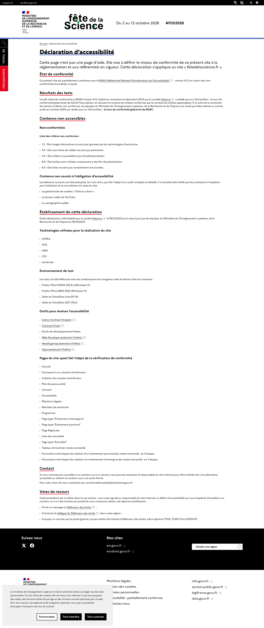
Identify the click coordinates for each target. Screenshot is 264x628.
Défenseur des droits (79, 507)
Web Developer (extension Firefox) (62, 337)
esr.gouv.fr (8, 3)
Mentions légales (119, 581)
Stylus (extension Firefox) (56, 349)
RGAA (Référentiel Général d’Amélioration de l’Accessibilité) (134, 80)
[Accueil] (42, 22)
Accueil (43, 43)
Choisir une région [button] (206, 546)
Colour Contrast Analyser (57, 319)
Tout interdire (71, 616)
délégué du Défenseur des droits (76, 513)
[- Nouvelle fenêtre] (252, 3)
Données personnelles (123, 592)
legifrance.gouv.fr (205, 593)
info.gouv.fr (200, 581)
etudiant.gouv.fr (28, 3)
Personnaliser (47, 616)
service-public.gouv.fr (208, 587)
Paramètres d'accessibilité (242, 3)
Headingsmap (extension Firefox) (61, 343)
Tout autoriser (95, 616)
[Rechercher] (4, 43)
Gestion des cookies (121, 586)
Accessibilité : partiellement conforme (135, 598)
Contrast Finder (51, 325)
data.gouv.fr (201, 598)
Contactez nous (118, 603)
